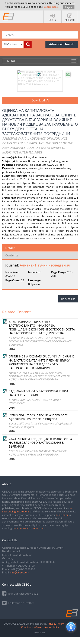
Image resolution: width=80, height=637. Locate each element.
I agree (69, 7)
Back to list (68, 299)
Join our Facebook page (23, 593)
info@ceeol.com (19, 572)
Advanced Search (61, 44)
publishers (61, 515)
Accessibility (51, 627)
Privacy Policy (56, 623)
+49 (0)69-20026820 (23, 569)
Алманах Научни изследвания (45, 265)
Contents (11, 255)
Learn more (51, 7)
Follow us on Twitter (21, 603)
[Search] (28, 44)
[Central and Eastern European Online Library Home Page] (8, 16)
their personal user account (29, 528)
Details (10, 248)
